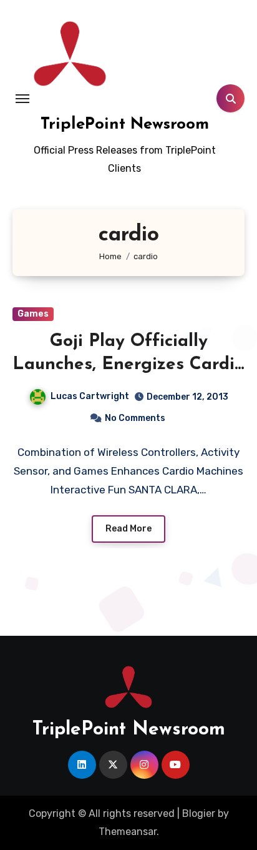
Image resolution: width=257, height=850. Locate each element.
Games (33, 314)
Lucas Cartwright (90, 396)
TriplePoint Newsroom (125, 124)
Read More (128, 528)
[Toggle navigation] (22, 98)
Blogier (198, 813)
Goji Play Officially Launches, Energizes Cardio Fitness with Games (128, 364)
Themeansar (128, 832)
